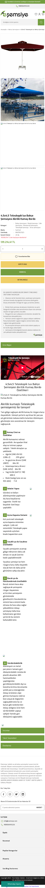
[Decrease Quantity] (3, 249)
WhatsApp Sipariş (14, 884)
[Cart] (43, 14)
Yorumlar (6, 730)
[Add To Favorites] (22, 256)
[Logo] (17, 14)
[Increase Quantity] (42, 249)
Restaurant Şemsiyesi (30, 225)
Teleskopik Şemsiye (21, 227)
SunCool (18, 230)
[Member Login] (39, 14)
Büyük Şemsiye (33, 223)
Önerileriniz (7, 746)
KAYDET (39, 807)
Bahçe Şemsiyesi (21, 223)
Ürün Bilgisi (7, 345)
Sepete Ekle (22, 264)
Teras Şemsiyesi (35, 227)
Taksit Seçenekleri (9, 738)
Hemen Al (22, 272)
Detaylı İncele (23, 280)
